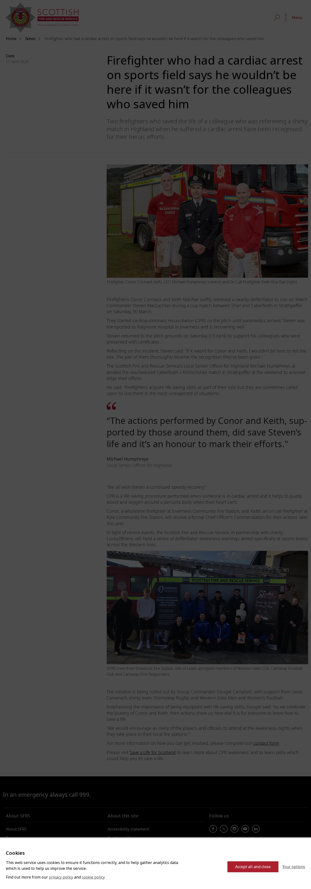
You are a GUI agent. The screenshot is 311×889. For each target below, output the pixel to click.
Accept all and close (253, 867)
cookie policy (93, 877)
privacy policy (61, 877)
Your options (293, 867)
